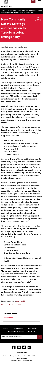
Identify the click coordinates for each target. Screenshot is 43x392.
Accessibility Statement (16, 332)
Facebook (14, 347)
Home (3, 10)
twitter (24, 347)
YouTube (19, 347)
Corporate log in (21, 352)
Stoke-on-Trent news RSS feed (13, 305)
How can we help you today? (12, 336)
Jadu (30, 360)
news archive (21, 301)
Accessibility (32, 328)
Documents (8, 317)
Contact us (6, 328)
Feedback (31, 332)
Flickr (29, 347)
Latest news (12, 10)
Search (39, 337)
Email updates (19, 328)
